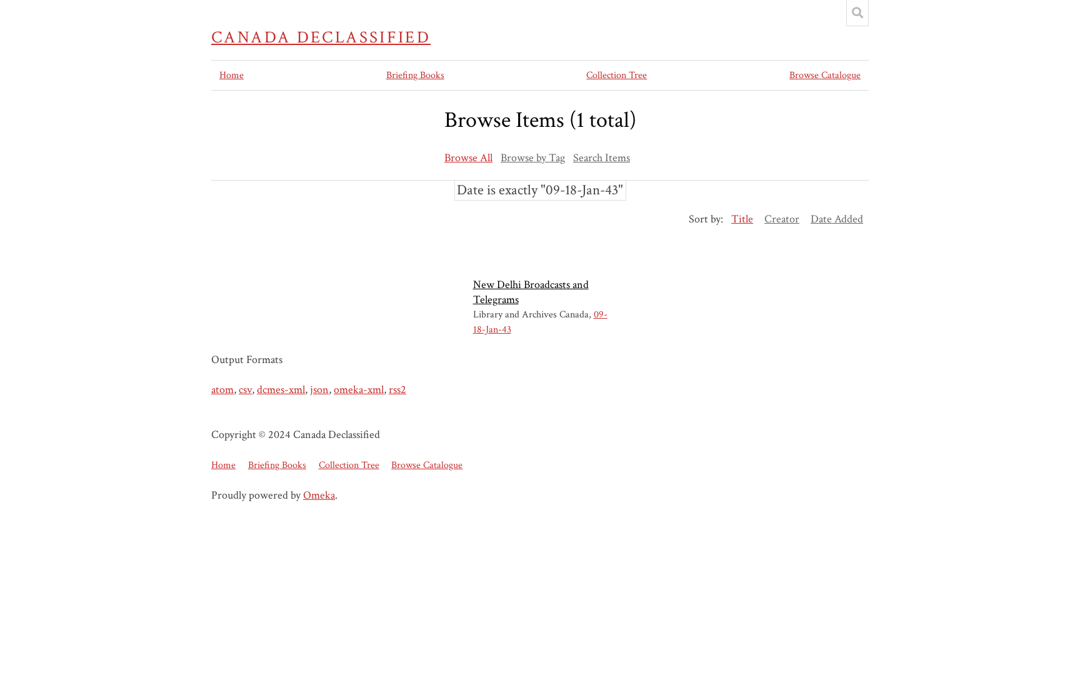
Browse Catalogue (825, 75)
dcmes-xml (281, 389)
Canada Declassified (321, 37)
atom (222, 389)
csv (245, 389)
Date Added (837, 219)
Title (742, 219)
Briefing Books (415, 75)
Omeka (319, 495)
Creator (781, 219)
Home (231, 75)
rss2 (397, 389)
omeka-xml (359, 389)
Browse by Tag (533, 158)
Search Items (601, 158)
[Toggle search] (857, 13)
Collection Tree (616, 75)
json (319, 389)
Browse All (468, 158)
